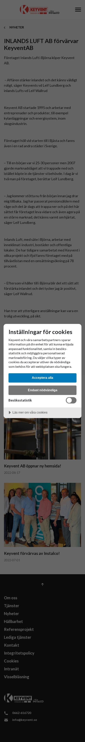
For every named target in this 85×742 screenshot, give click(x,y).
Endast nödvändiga (42, 390)
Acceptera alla (42, 377)
